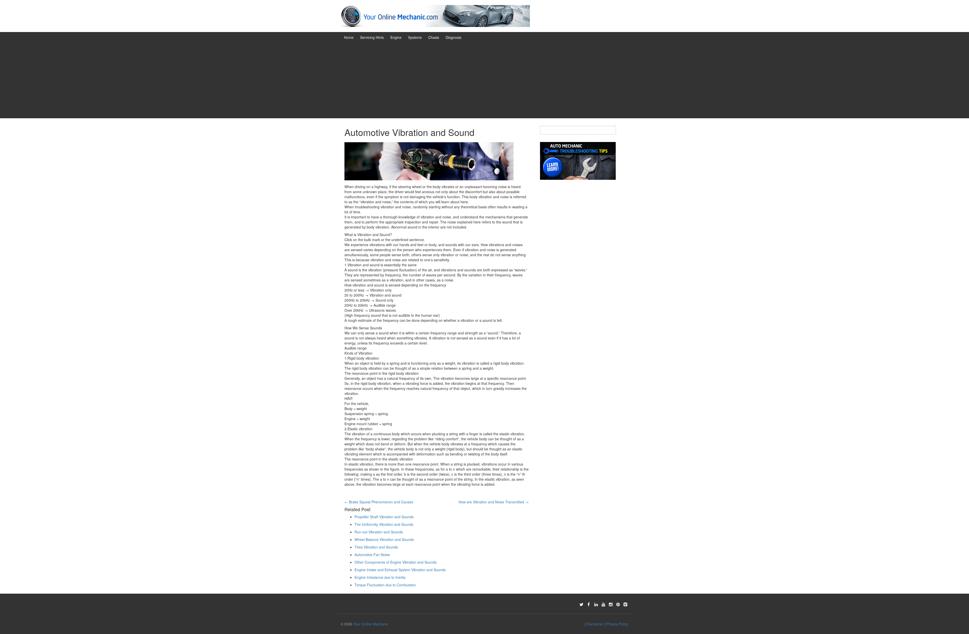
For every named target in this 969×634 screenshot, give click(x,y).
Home (349, 37)
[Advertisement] (484, 80)
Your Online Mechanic (370, 623)
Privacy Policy (617, 623)
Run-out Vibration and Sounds (379, 531)
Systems (415, 37)
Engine (395, 37)
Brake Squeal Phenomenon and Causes (378, 501)
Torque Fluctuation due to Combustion (385, 584)
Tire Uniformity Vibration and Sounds (384, 524)
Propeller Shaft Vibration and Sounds (384, 516)
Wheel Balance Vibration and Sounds (384, 539)
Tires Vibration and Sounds (376, 547)
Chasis (433, 37)
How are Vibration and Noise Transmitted (494, 501)
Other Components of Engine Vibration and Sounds (396, 562)
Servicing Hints (372, 37)
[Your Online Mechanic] (435, 15)
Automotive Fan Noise (372, 554)
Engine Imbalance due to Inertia (380, 577)
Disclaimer (595, 623)
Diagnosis (453, 37)
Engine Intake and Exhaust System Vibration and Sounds (400, 569)
